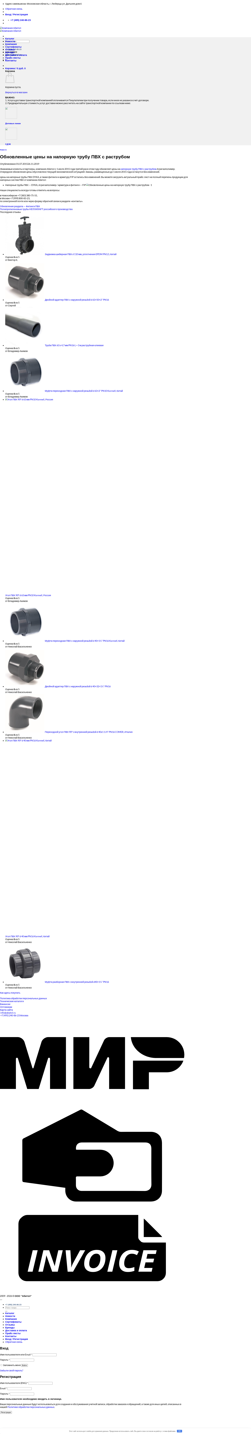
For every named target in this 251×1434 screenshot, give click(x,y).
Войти (24, 1365)
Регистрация (6, 1412)
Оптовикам (6, 1007)
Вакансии (5, 1004)
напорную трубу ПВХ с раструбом (138, 169)
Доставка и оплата (16, 55)
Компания (11, 44)
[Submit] (6, 1311)
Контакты (10, 60)
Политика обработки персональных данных (23, 998)
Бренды (10, 52)
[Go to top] (1, 1299)
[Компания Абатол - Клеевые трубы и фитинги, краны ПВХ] (10, 29)
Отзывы (10, 49)
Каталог (9, 38)
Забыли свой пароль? (11, 1370)
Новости (10, 41)
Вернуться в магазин (16, 92)
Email (3, 1388)
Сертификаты (13, 47)
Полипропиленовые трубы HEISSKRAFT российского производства (36, 209)
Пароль (5, 1359)
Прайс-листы (13, 58)
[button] (16, 14)
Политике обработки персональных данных (30, 1407)
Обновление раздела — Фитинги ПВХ (20, 206)
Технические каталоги (12, 1001)
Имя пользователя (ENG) (14, 1383)
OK (179, 1431)
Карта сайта (6, 1009)
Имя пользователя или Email (16, 1354)
